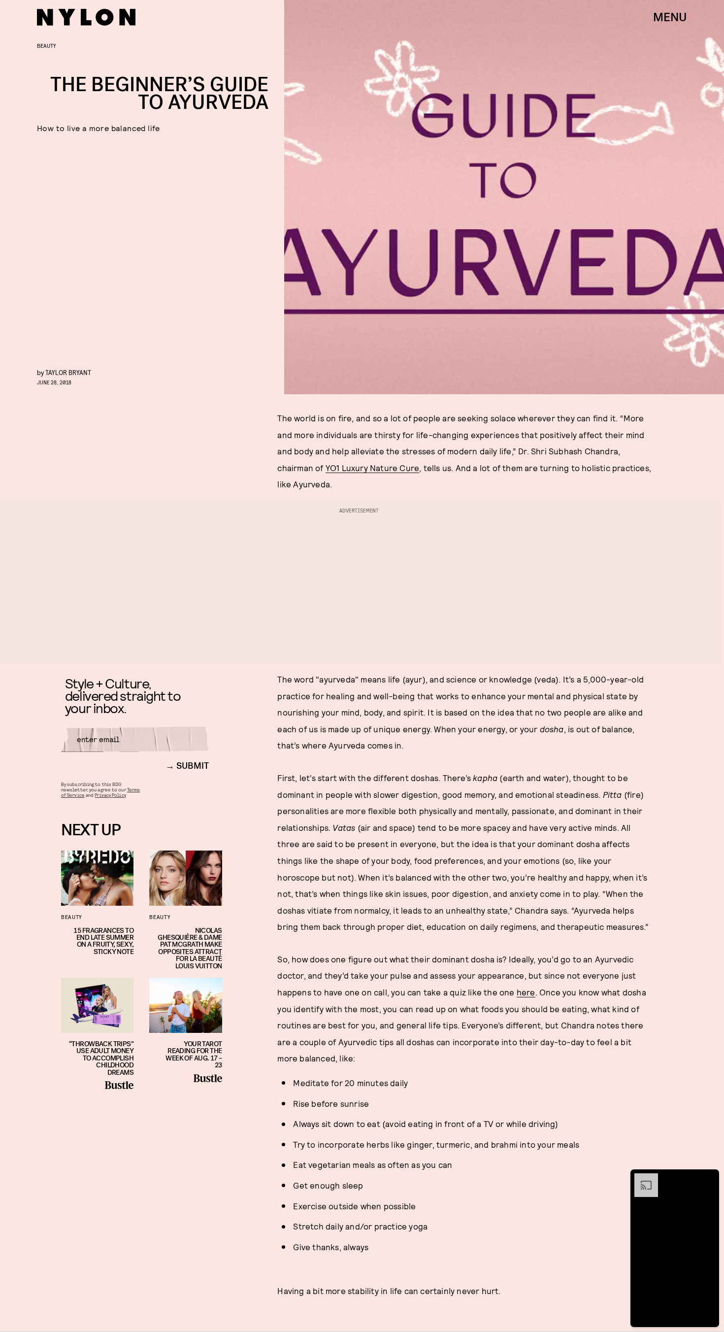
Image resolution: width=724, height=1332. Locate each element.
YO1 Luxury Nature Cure (372, 468)
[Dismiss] (708, 1178)
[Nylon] (86, 17)
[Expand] (641, 1178)
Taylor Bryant (68, 372)
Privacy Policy (110, 795)
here (526, 992)
